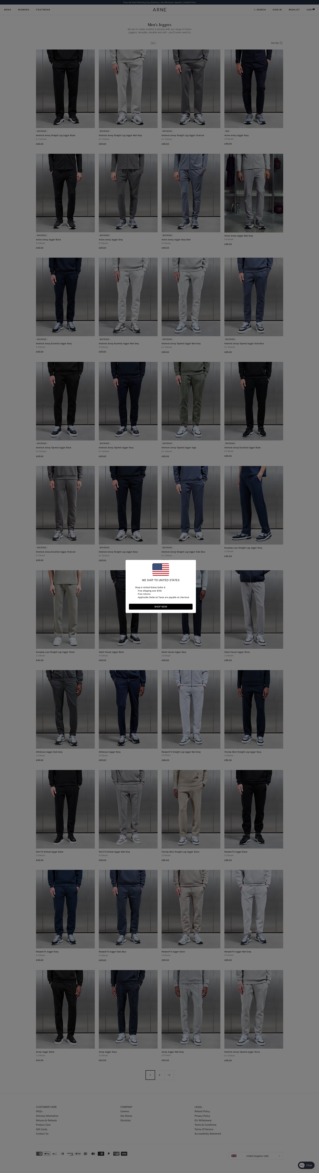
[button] (190, 606)
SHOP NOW (160, 606)
